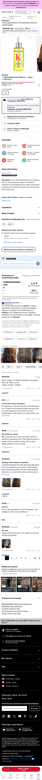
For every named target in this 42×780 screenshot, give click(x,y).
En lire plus (6, 415)
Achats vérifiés (30, 367)
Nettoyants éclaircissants (23, 604)
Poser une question (33, 219)
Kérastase (5, 21)
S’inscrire (34, 708)
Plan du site (5, 759)
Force (4, 32)
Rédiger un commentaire (31, 275)
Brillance (35, 31)
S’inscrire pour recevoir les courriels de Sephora (20, 704)
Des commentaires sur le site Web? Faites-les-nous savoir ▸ (21, 621)
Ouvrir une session (14, 105)
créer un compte (29, 105)
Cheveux (4, 17)
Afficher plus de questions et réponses (19, 249)
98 (35, 558)
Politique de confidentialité (10, 753)
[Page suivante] (40, 558)
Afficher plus (6, 200)
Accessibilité (28, 756)
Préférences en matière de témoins (20, 759)
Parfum (29, 31)
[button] (33, 77)
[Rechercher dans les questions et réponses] (4, 224)
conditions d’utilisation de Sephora (12, 756)
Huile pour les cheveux (31, 17)
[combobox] (23, 12)
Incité (11, 361)
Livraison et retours (14, 111)
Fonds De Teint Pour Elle (10, 609)
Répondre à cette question (13, 242)
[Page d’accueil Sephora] (7, 12)
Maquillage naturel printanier (12, 606)
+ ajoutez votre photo (9, 574)
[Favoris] (34, 12)
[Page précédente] (2, 558)
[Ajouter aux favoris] (39, 85)
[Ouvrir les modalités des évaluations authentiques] (22, 303)
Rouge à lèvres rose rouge (11, 613)
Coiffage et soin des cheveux (15, 17)
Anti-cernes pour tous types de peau (15, 611)
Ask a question (19, 28)
